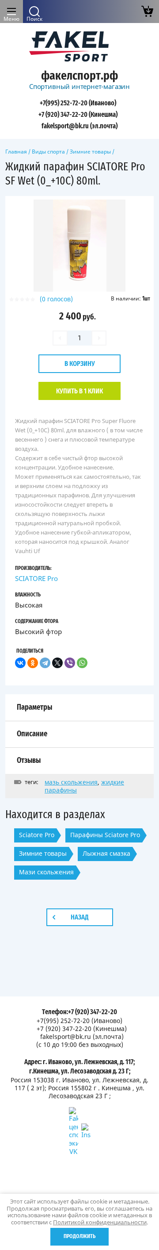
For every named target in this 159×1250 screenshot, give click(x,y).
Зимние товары (90, 151)
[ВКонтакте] (20, 663)
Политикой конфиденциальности (100, 1222)
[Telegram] (45, 663)
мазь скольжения (71, 782)
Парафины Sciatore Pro (105, 835)
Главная (16, 151)
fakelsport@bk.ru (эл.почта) (79, 126)
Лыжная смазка (106, 853)
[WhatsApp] (82, 663)
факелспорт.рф (79, 76)
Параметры (34, 708)
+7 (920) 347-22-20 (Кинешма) (77, 114)
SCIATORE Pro (36, 578)
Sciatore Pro (36, 835)
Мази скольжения (46, 872)
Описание (32, 734)
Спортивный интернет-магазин (79, 86)
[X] (57, 663)
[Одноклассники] (32, 663)
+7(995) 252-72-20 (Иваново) (78, 103)
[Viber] (69, 663)
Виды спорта (48, 151)
